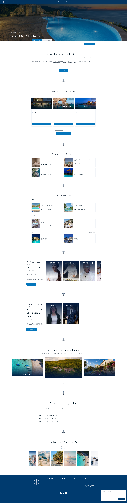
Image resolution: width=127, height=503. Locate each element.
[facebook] (63, 493)
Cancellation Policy (65, 497)
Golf (32, 199)
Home (32, 47)
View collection (92, 201)
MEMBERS (61, 480)
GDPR (78, 497)
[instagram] (61, 493)
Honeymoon (34, 215)
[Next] (66, 129)
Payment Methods (72, 497)
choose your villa (90, 44)
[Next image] (50, 103)
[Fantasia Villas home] (2, 2)
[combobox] (115, 1)
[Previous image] (34, 103)
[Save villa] (48, 99)
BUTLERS (73, 478)
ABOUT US (47, 487)
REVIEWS (60, 482)
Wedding (33, 231)
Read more (63, 66)
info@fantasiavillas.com (90, 480)
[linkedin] (66, 493)
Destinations (37, 47)
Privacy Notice (58, 497)
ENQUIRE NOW (41, 123)
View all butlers (31, 329)
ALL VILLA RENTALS (49, 478)
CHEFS (73, 480)
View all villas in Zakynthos (63, 133)
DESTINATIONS (48, 482)
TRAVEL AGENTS (62, 478)
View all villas (63, 70)
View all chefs (31, 284)
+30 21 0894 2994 (88, 478)
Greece (42, 47)
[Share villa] (51, 99)
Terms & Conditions (51, 497)
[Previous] (60, 129)
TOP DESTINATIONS (75, 482)
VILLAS (46, 480)
